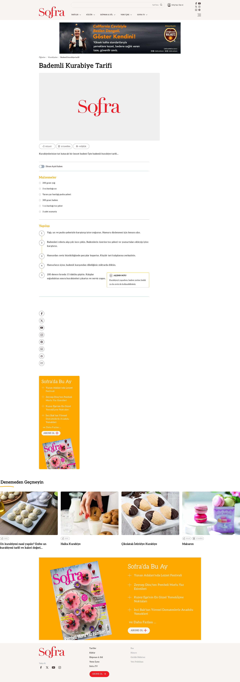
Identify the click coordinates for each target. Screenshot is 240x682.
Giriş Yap (175, 5)
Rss (132, 648)
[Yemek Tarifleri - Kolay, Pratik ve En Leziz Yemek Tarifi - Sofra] (52, 12)
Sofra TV (93, 666)
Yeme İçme (94, 662)
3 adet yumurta (49, 212)
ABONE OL (49, 433)
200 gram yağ (48, 183)
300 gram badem (50, 200)
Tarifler (92, 648)
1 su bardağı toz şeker (52, 206)
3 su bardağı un (49, 189)
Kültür (92, 653)
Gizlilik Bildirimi (138, 657)
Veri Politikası (137, 662)
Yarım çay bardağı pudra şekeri (56, 195)
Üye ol (181, 5)
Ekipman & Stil (96, 657)
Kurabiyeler (53, 57)
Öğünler (42, 57)
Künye (134, 653)
